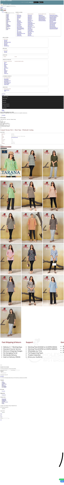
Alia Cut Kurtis (19, 31)
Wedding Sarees (30, 18)
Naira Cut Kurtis (19, 32)
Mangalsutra (5, 64)
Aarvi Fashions (8, 25)
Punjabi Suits (51, 21)
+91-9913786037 (3, 0)
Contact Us (3, 383)
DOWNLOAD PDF (4, 148)
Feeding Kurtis (19, 15)
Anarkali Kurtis (19, 29)
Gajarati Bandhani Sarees (31, 23)
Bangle (5, 65)
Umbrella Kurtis (19, 35)
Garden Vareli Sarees (31, 25)
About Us (3, 382)
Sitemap (3, 403)
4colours (7, 17)
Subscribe (2, 371)
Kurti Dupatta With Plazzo (20, 28)
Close (5, 8)
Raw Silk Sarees (30, 29)
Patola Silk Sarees (30, 28)
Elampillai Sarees (30, 24)
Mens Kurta (5, 40)
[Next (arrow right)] (1, 365)
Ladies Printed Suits (52, 24)
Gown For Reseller (6, 83)
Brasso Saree (29, 35)
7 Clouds (7, 18)
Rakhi (5, 69)
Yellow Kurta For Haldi (7, 42)
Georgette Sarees (30, 30)
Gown (18, 18)
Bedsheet (5, 56)
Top (17, 30)
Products (3, 110)
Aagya (7, 20)
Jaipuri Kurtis (19, 20)
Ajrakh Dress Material (53, 18)
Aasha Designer (8, 26)
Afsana (7, 29)
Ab (6, 27)
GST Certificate (4, 386)
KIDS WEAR (5, 50)
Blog (2, 384)
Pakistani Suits (41, 15)
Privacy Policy (4, 398)
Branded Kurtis (19, 34)
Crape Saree (29, 34)
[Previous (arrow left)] (0, 365)
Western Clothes (6, 84)
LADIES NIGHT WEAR (7, 88)
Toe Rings (5, 71)
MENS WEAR (6, 39)
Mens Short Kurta (6, 45)
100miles (7, 15)
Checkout (4, 10)
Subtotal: (1, 9)
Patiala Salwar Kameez (42, 18)
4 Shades (7, 16)
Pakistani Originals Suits (42, 19)
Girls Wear (5, 52)
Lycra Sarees (29, 21)
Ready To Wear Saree (31, 31)
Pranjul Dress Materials (53, 19)
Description (3, 115)
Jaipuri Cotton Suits (52, 25)
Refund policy (4, 399)
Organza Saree (30, 33)
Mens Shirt (5, 41)
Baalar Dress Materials (53, 20)
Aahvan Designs (8, 21)
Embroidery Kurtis (19, 36)
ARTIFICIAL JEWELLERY (8, 61)
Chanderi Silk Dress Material (54, 28)
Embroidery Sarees (30, 20)
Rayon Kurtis (19, 25)
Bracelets (5, 62)
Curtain (16, 56)
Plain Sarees (29, 19)
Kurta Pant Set (19, 21)
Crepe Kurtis (18, 23)
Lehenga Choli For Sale (7, 82)
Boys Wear (5, 51)
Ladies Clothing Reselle (7, 77)
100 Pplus (7, 14)
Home (3, 95)
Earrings (5, 66)
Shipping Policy (4, 400)
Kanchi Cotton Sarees (31, 36)
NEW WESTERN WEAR (14, 137)
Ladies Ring (5, 70)
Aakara (7, 22)
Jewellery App (6, 73)
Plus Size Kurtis (19, 24)
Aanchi (7, 23)
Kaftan (18, 19)
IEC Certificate (4, 387)
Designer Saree (30, 15)
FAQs (3, 402)
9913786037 (2, 376)
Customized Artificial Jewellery (19, 61)
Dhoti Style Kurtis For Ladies (21, 33)
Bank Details (4, 385)
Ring (4, 63)
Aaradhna (7, 24)
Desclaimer (3, 401)
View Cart (1, 10)
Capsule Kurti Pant (19, 22)
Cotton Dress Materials (53, 23)
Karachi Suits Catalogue (53, 22)
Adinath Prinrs (8, 28)
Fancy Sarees (29, 32)
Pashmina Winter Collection (53, 15)
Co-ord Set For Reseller (7, 80)
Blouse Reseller (6, 81)
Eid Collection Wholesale (42, 20)
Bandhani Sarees (30, 22)
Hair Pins (5, 72)
